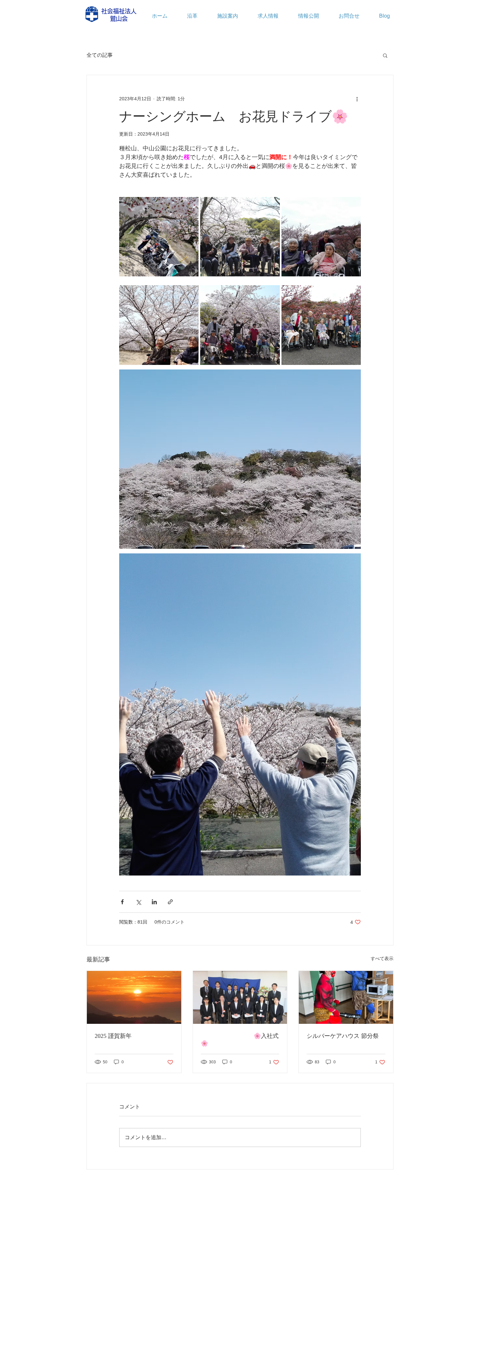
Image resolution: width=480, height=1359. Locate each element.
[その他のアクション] (357, 99)
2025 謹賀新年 (113, 1036)
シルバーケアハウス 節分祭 (343, 1036)
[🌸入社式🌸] (240, 997)
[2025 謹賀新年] (134, 997)
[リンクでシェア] (170, 902)
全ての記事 (100, 55)
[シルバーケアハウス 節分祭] (346, 997)
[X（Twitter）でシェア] (138, 902)
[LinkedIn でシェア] (154, 902)
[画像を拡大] (159, 236)
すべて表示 (382, 958)
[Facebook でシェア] (122, 902)
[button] (385, 55)
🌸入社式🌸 (240, 1040)
